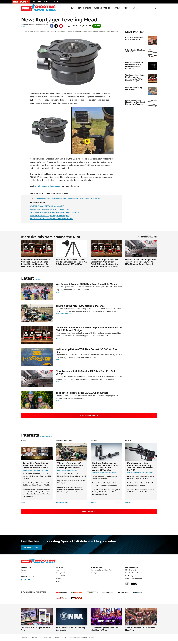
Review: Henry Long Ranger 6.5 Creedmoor (49, 209)
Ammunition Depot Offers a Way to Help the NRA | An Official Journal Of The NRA (36, 465)
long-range (67, 199)
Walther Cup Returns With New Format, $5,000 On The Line (86, 350)
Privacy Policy (25, 638)
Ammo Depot (40, 470)
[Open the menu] (140, 7)
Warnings (57, 638)
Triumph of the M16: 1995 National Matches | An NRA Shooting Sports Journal (70, 465)
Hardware (95, 473)
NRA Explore (95, 573)
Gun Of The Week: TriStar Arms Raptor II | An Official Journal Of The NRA (140, 491)
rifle (73, 199)
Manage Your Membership (133, 579)
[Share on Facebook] (51, 25)
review (49, 199)
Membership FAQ (130, 576)
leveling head (80, 199)
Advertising (24, 573)
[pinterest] (61, 25)
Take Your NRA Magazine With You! (35, 628)
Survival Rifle (148, 473)
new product (41, 199)
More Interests (45, 436)
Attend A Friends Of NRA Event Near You (140, 628)
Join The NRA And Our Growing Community (70, 628)
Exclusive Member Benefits (134, 573)
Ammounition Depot (29, 470)
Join (34, 2)
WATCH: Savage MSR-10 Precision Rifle (47, 206)
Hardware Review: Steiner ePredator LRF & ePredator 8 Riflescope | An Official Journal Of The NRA (105, 467)
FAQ (65, 638)
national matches (67, 470)
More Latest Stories (97, 415)
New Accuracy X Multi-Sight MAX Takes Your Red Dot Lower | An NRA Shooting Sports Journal (140, 262)
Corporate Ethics (46, 638)
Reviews (117, 8)
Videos (127, 8)
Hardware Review (110, 473)
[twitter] (56, 25)
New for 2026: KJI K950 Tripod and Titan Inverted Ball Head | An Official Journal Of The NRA (71, 262)
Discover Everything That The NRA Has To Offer (104, 628)
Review (102, 473)
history (75, 470)
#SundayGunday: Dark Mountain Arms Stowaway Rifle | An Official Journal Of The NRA (140, 467)
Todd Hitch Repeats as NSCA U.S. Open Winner (82, 393)
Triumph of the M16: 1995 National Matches (80, 306)
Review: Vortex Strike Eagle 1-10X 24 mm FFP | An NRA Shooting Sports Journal (105, 484)
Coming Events (84, 8)
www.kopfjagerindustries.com (47, 185)
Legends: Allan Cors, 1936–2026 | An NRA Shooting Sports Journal (71, 482)
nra (58, 470)
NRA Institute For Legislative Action (102, 570)
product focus (57, 199)
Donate (45, 2)
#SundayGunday (132, 473)
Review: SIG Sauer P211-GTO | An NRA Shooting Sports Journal (104, 477)
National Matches (102, 8)
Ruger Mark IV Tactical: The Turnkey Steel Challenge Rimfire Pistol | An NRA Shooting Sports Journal (106, 492)
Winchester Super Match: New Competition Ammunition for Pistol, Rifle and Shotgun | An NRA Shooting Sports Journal (35, 263)
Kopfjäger (88, 199)
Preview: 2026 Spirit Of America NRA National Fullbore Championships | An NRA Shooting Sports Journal (70, 489)
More (37, 279)
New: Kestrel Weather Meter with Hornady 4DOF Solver (55, 212)
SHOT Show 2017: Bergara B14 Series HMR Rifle (51, 218)
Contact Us (24, 570)
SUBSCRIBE (31, 547)
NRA (46, 470)
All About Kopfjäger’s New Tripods (53, 193)
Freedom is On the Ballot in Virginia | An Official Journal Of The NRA (140, 484)
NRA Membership (130, 570)
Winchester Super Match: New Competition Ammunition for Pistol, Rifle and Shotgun (89, 329)
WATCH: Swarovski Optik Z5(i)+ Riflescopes (49, 215)
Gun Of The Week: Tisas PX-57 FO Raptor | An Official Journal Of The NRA (141, 477)
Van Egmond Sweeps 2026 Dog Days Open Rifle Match (86, 284)
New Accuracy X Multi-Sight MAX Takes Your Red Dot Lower (85, 372)
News (72, 8)
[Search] (155, 8)
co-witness (96, 199)
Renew (39, 2)
